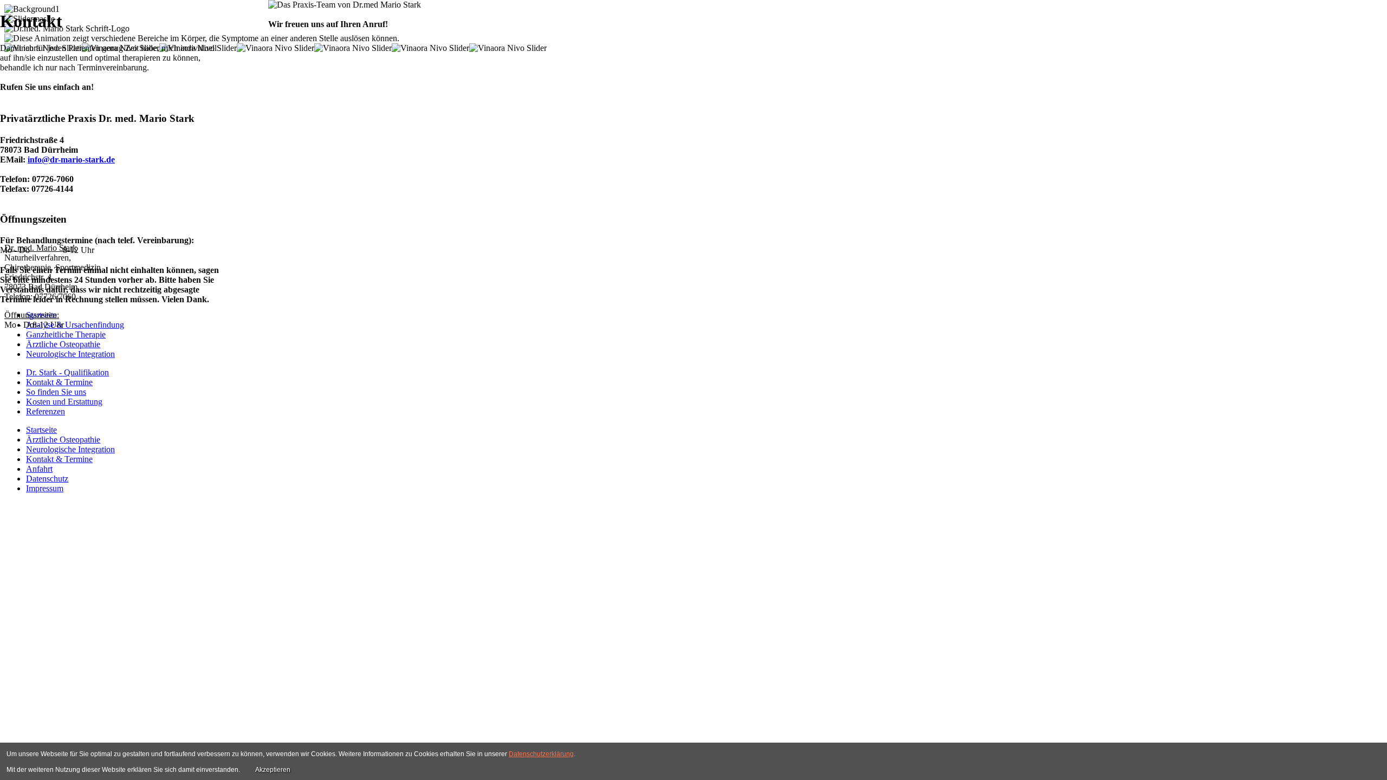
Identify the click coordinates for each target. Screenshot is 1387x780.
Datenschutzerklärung (541, 754)
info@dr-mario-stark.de (71, 159)
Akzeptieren (272, 770)
